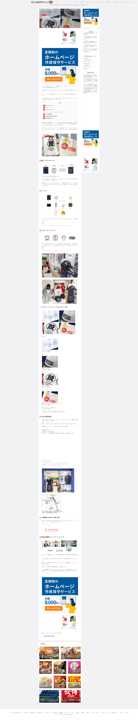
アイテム (47, 107)
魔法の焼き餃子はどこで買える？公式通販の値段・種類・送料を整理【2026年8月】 (91, 76)
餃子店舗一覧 (32, 712)
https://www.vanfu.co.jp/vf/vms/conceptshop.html (56, 462)
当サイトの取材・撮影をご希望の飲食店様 (64, 714)
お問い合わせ (103, 712)
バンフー (52, 636)
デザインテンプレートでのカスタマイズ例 (54, 112)
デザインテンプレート (49, 109)
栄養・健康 (86, 63)
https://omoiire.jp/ (46, 524)
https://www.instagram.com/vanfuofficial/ (57, 464)
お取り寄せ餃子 (87, 60)
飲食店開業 (86, 65)
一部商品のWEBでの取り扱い (51, 116)
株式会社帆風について (49, 118)
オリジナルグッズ (47, 636)
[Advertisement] (51, 38)
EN (80, 714)
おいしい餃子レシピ (88, 61)
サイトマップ (76, 714)
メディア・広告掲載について (113, 712)
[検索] (97, 28)
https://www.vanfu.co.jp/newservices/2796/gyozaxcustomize (56, 225)
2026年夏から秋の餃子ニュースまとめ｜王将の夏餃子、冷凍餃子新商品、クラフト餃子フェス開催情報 (91, 85)
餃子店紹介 (86, 58)
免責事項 (87, 712)
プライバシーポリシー (95, 712)
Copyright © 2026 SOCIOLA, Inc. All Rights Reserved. (69, 718)
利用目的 (82, 712)
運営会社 (77, 712)
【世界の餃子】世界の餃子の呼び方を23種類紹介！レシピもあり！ (90, 37)
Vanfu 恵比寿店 (48, 114)
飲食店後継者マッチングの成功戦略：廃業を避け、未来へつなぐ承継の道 (91, 92)
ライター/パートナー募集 (124, 712)
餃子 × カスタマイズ (49, 105)
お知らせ (86, 68)
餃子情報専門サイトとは (18, 712)
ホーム (41, 10)
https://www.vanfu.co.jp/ (48, 573)
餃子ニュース (46, 10)
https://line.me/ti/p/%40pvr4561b (54, 465)
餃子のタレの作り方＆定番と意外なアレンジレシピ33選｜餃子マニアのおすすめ (90, 50)
